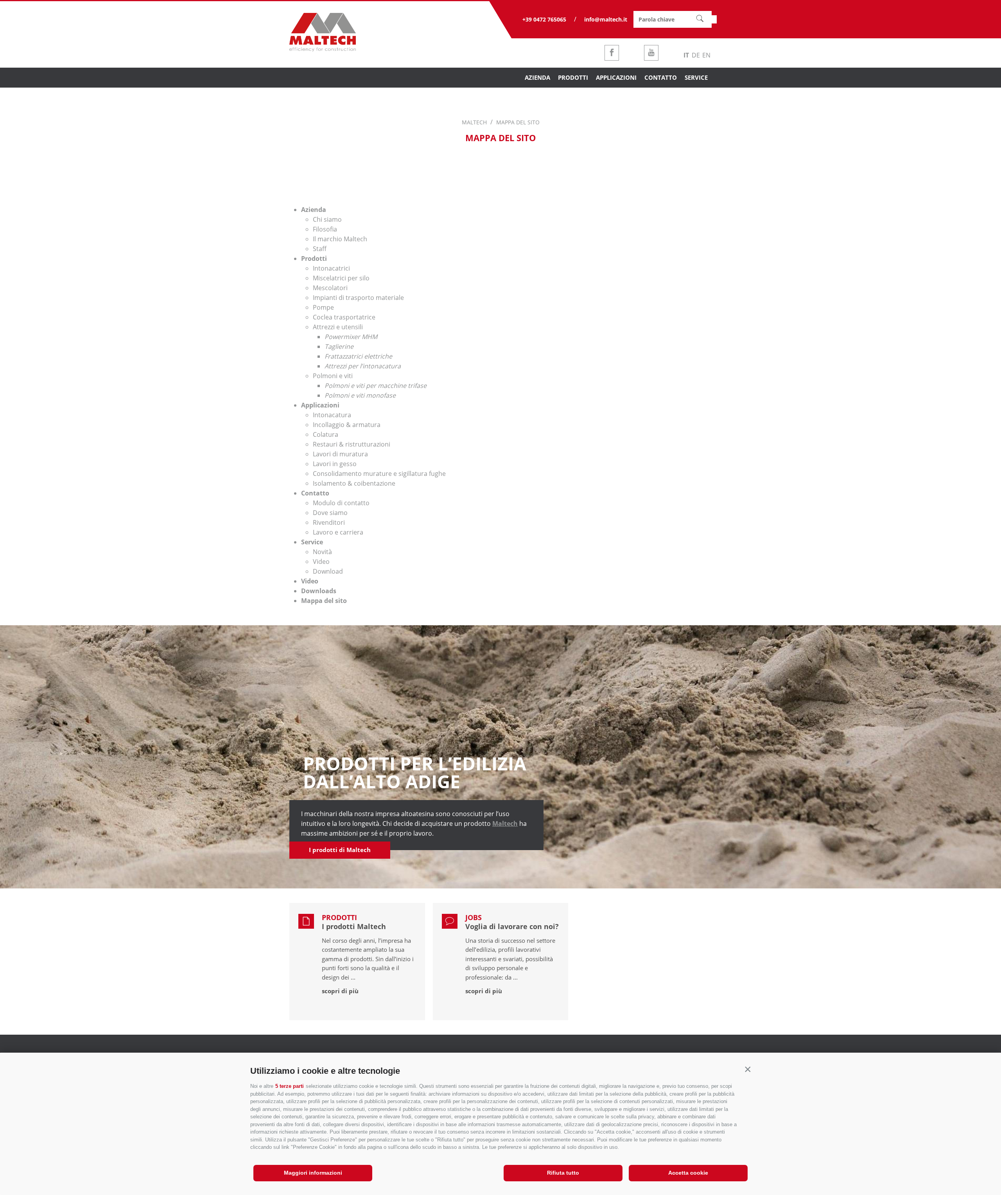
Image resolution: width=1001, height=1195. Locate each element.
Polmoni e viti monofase (360, 395)
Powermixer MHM (351, 336)
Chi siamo (327, 219)
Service (312, 542)
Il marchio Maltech (340, 239)
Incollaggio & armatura (346, 424)
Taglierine (339, 346)
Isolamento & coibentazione (354, 483)
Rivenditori (329, 522)
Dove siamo (330, 512)
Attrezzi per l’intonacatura (363, 366)
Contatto (315, 493)
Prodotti (314, 258)
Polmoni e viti (333, 375)
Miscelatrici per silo (341, 278)
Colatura (325, 434)
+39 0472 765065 (544, 19)
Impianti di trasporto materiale (358, 297)
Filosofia (325, 229)
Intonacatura (332, 415)
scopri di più (340, 991)
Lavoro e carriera (338, 532)
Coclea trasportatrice (344, 317)
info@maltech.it (605, 19)
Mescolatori (330, 287)
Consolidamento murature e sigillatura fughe (379, 473)
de (696, 55)
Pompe (323, 307)
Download (328, 571)
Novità (322, 551)
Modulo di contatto (341, 503)
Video (321, 561)
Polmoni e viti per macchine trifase (376, 385)
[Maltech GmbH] (322, 49)
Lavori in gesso (335, 463)
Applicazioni (320, 405)
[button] (747, 1069)
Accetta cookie (688, 1173)
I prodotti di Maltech (340, 850)
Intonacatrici (331, 268)
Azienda (313, 209)
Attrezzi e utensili (338, 327)
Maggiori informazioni (313, 1173)
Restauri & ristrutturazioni (351, 444)
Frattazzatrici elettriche (358, 356)
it (686, 55)
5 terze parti (289, 1086)
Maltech (505, 823)
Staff (319, 248)
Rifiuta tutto (563, 1173)
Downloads (318, 591)
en (706, 55)
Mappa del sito (324, 600)
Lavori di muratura (340, 454)
